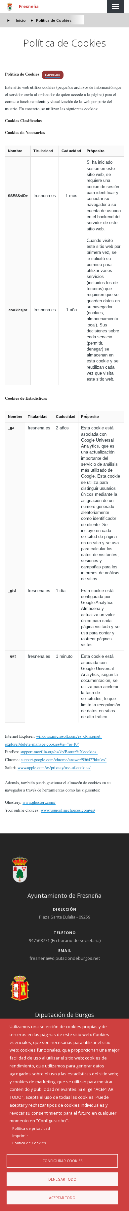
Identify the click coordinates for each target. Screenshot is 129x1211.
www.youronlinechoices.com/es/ (68, 810)
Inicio (21, 20)
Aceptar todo (62, 1197)
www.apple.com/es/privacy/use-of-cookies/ (54, 767)
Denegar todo (62, 1179)
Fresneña (29, 6)
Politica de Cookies (29, 1142)
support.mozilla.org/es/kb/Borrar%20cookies (59, 752)
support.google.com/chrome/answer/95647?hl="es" (64, 759)
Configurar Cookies (62, 1160)
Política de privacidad (31, 1128)
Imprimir (52, 75)
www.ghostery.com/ (39, 802)
